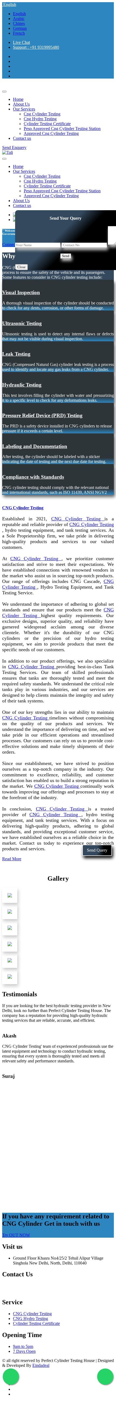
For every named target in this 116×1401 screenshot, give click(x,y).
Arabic (19, 18)
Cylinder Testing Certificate (47, 123)
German (20, 28)
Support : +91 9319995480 (36, 47)
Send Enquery (14, 147)
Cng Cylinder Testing (42, 114)
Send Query (97, 850)
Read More (11, 859)
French (19, 33)
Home (18, 99)
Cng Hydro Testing (40, 118)
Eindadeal (40, 1365)
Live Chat (21, 42)
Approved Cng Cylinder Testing (51, 133)
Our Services (24, 109)
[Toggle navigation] (4, 91)
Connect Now (14, 244)
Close (21, 267)
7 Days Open (24, 1351)
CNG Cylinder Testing (32, 1313)
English (9, 4)
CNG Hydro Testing (30, 1318)
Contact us (22, 138)
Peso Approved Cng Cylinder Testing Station (62, 128)
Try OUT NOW (16, 1235)
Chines (19, 23)
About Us (21, 104)
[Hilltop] (7, 152)
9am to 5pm (23, 1346)
